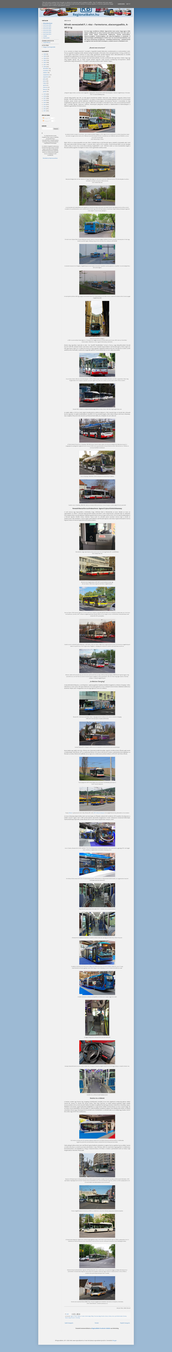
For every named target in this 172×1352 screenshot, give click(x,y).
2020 (44, 66)
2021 (44, 64)
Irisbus (110, 1316)
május (44, 83)
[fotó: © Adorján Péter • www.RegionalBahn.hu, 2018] (97, 337)
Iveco (113, 1316)
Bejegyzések (47, 118)
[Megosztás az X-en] (76, 1314)
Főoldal (97, 1323)
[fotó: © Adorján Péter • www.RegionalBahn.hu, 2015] (97, 377)
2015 (44, 102)
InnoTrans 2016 (47, 32)
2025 (44, 56)
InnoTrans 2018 (47, 30)
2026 (44, 54)
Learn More (121, 4)
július (44, 79)
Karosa (124, 1316)
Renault (73, 1317)
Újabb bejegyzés (69, 1323)
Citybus (79, 1316)
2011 (44, 111)
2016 (44, 100)
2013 (44, 106)
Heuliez (103, 1316)
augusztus (45, 77)
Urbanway (77, 1317)
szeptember (46, 75)
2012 (44, 109)
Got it (128, 4)
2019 (44, 94)
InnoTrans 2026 (47, 25)
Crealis (82, 1316)
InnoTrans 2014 (47, 34)
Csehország (87, 1316)
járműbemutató (119, 1316)
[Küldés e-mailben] (72, 1314)
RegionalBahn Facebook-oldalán (101, 1328)
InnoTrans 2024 (47, 27)
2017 (44, 98)
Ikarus (106, 1316)
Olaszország (68, 1317)
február (45, 89)
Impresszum (46, 38)
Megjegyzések (47, 121)
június (44, 81)
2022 (44, 62)
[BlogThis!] (74, 1314)
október (45, 72)
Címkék (45, 36)
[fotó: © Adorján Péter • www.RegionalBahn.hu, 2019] (73, 37)
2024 (44, 58)
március (45, 87)
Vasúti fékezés (46, 42)
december (46, 68)
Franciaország (97, 1316)
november (46, 70)
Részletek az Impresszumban (50, 158)
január (45, 91)
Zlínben (70, 813)
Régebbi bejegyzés (125, 1323)
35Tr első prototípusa (99, 813)
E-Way (92, 1316)
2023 (44, 60)
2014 (44, 104)
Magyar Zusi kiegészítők (49, 47)
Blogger (115, 1340)
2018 (44, 96)
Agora (72, 1316)
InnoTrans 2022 (47, 29)
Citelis (75, 1316)
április (44, 85)
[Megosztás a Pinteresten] (79, 1314)
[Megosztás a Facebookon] (78, 1314)
